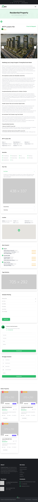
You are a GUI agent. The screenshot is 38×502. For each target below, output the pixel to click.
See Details (5, 418)
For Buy (14, 403)
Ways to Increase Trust (10, 488)
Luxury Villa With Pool (7, 439)
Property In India (3, 499)
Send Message (19, 350)
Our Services (22, 472)
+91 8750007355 (25, 2)
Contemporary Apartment (27, 407)
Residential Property (18, 15)
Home (12, 15)
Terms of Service (28, 499)
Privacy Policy (34, 499)
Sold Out (14, 435)
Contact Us (22, 476)
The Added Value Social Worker (12, 482)
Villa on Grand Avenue (7, 407)
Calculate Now (19, 376)
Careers (21, 470)
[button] (19, 230)
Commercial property (23, 467)
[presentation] (3, 47)
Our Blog (21, 474)
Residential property (23, 469)
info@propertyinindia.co (25, 486)
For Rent (33, 403)
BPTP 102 (25, 15)
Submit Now (6, 319)
